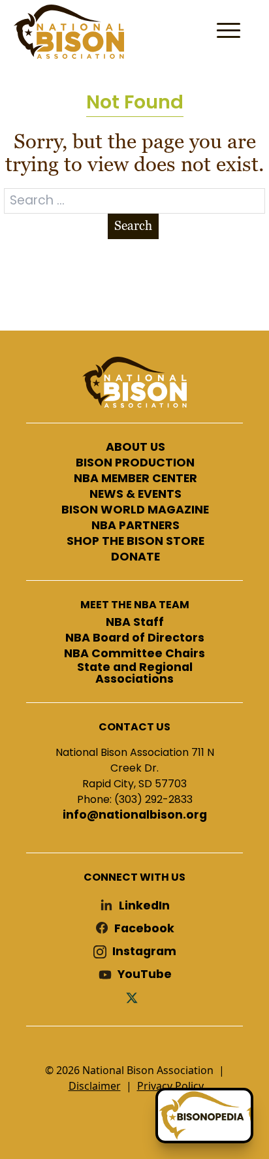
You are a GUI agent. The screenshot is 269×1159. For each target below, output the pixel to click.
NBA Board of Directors (134, 638)
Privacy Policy (170, 1086)
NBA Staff (135, 622)
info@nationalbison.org (135, 815)
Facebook (144, 928)
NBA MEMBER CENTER (135, 479)
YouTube (145, 974)
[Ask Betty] (204, 1115)
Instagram (144, 951)
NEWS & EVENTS (135, 494)
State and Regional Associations (135, 673)
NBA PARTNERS (135, 526)
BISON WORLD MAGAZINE (135, 510)
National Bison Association (68, 32)
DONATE (135, 557)
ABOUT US (135, 447)
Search (133, 226)
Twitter (134, 997)
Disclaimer (95, 1086)
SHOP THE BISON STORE (135, 541)
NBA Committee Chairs (134, 654)
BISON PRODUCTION (135, 463)
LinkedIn (144, 905)
